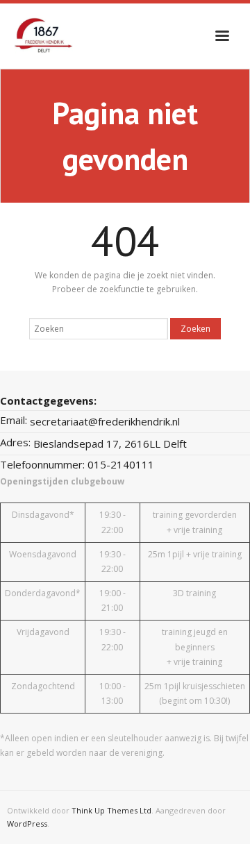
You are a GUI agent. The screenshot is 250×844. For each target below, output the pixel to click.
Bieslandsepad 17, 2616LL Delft (110, 443)
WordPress (27, 823)
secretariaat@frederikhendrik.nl (105, 421)
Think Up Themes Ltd (111, 810)
